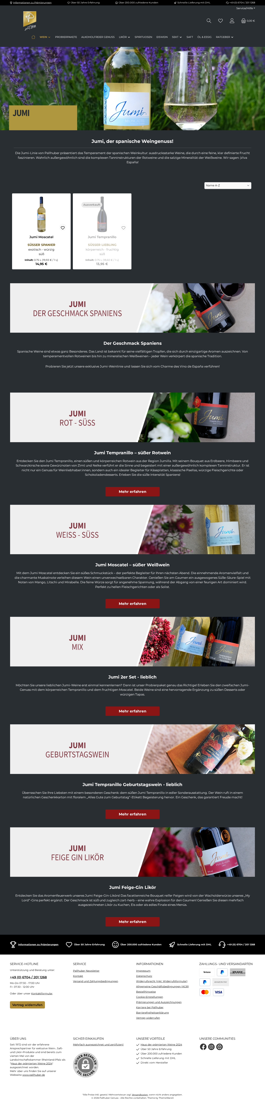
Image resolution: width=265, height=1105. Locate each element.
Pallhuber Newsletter (86, 970)
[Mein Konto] (232, 21)
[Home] (33, 36)
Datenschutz (144, 976)
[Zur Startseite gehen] (30, 21)
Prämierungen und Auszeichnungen (159, 1002)
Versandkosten (140, 1094)
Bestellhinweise (146, 991)
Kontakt (78, 976)
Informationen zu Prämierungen (32, 2)
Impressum (143, 970)
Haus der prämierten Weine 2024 (31, 1063)
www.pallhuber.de (33, 1074)
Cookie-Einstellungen (149, 997)
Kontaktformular (41, 993)
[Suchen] (209, 21)
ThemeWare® (166, 1098)
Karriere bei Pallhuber (150, 1007)
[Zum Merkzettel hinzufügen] (62, 227)
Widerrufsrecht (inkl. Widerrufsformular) (161, 981)
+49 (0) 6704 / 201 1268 (28, 977)
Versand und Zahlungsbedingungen (95, 981)
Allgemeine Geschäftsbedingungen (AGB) (162, 986)
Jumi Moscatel (41, 237)
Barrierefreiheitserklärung (152, 1012)
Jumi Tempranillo (102, 237)
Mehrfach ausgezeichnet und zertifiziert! (98, 1044)
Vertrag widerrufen (27, 1005)
